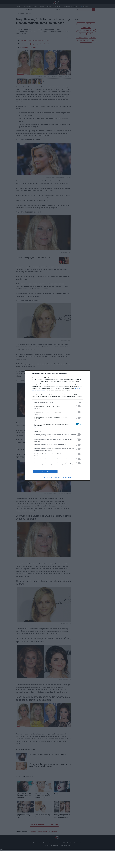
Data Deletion (48, 477)
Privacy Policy (67, 477)
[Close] (86, 373)
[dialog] (57, 425)
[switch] (78, 406)
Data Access (57, 477)
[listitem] (57, 402)
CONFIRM (45, 471)
